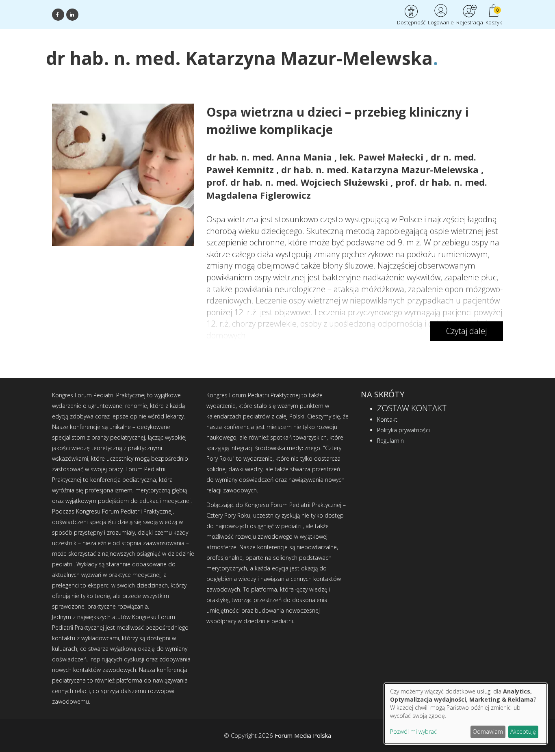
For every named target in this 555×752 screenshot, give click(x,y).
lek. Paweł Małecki (382, 157)
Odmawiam (488, 731)
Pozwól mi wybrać (413, 731)
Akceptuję (523, 731)
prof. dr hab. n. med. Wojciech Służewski (298, 182)
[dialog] (465, 713)
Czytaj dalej (466, 330)
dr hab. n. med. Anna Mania (270, 157)
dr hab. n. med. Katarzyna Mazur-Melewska (381, 169)
